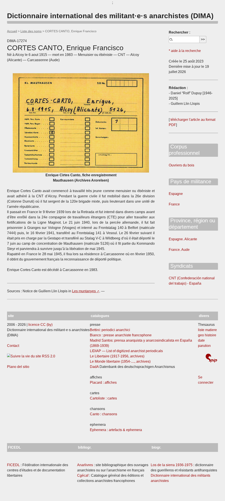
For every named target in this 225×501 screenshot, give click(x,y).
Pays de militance (190, 181)
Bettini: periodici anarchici (110, 330)
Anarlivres (85, 465)
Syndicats (181, 266)
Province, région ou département (192, 224)
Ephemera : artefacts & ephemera (116, 430)
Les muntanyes (84, 291)
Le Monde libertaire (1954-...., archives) (120, 361)
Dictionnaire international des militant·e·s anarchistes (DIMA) (110, 16)
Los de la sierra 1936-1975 (171, 465)
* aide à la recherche (185, 51)
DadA (94, 367)
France (174, 204)
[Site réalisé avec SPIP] (211, 359)
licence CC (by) (40, 324)
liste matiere (207, 330)
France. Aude (179, 249)
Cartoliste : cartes (103, 398)
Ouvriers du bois (181, 165)
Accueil (12, 31)
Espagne (176, 194)
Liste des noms (31, 31)
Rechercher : (179, 32)
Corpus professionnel (184, 150)
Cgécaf (82, 475)
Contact (13, 346)
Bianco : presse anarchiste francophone (121, 335)
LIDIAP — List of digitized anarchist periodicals (126, 351)
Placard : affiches (103, 382)
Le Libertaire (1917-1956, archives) (117, 356)
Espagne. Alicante (183, 239)
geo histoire (207, 335)
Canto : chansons (103, 414)
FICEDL (13, 465)
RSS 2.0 (48, 356)
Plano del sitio (18, 367)
